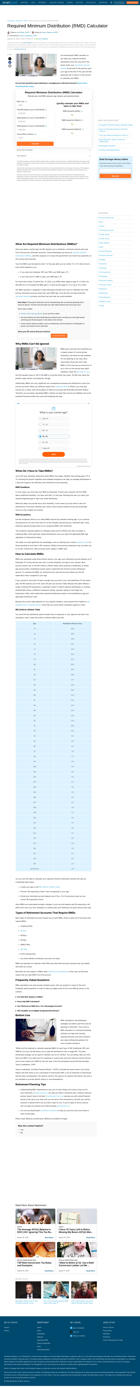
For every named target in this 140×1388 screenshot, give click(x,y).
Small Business (105, 297)
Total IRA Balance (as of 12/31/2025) (30, 110)
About (39, 1330)
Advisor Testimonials (43, 1343)
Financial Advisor (106, 255)
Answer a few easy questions (31, 313)
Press (39, 1346)
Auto (101, 222)
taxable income (82, 542)
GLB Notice (106, 1337)
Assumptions (21, 156)
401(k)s (23, 931)
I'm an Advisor (119, 2)
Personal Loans (105, 285)
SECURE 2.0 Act (83, 372)
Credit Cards (104, 234)
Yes (21, 1130)
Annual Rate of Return (25, 134)
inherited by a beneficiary (58, 972)
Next (54, 454)
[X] (9, 58)
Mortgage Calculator (107, 146)
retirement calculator (49, 1110)
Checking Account (106, 230)
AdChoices (106, 1334)
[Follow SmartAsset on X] (71, 1332)
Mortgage (24, 2)
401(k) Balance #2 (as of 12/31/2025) (30, 126)
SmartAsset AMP (42, 1340)
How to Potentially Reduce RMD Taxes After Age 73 (55, 1302)
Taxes (33, 2)
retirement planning (23, 296)
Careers (6, 1330)
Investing (79, 2)
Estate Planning (105, 251)
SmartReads (103, 2)
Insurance (103, 264)
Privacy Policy (107, 1330)
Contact (6, 1327)
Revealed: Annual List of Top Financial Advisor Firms (26, 1302)
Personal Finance (106, 280)
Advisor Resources (106, 218)
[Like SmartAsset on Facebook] (71, 1328)
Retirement (42, 2)
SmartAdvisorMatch (43, 1349)
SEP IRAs (23, 949)
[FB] (9, 62)
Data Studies (104, 243)
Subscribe (115, 176)
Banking (70, 2)
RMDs (26, 21)
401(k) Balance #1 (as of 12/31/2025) (30, 118)
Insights (102, 259)
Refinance (103, 289)
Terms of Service (108, 1327)
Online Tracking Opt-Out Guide (113, 1340)
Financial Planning (57, 2)
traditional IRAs (61, 386)
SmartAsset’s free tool (54, 1096)
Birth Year (20, 101)
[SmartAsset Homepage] (10, 3)
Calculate (35, 144)
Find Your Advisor (59, 336)
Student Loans (105, 301)
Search (39, 1327)
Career (102, 226)
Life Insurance (104, 272)
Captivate (40, 1337)
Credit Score (104, 239)
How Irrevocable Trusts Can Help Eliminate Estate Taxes (82, 1302)
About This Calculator (25, 150)
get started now (63, 1106)
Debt (101, 247)
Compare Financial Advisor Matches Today (116, 125)
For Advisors (91, 2)
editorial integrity (27, 42)
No (21, 1133)
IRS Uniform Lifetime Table (49, 887)
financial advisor (41, 1093)
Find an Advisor (132, 2)
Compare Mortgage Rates (109, 150)
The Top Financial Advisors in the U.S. (114, 135)
